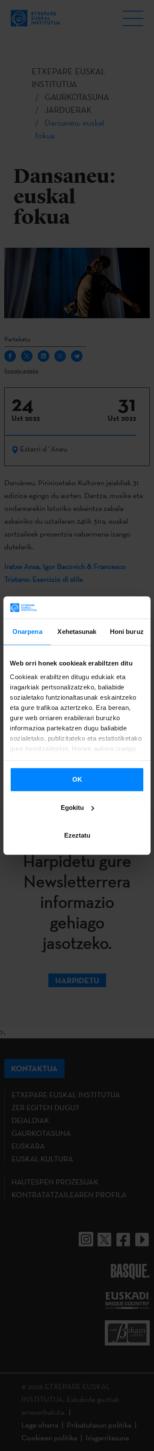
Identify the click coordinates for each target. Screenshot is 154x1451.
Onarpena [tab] (27, 631)
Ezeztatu (77, 835)
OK (77, 779)
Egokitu (72, 807)
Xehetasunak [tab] (76, 631)
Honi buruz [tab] (127, 631)
